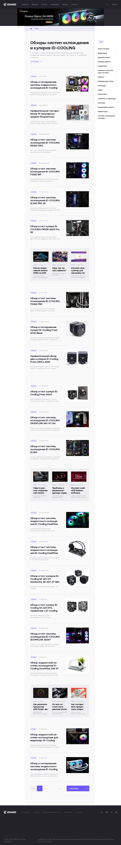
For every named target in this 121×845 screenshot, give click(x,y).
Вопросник (54, 4)
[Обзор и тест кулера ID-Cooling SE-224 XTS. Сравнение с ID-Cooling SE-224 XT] (77, 606)
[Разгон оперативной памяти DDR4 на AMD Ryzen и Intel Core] (40, 253)
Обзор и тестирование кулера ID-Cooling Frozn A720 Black (43, 329)
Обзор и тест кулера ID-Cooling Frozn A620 (44, 393)
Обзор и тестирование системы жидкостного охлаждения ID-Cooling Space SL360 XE (43, 86)
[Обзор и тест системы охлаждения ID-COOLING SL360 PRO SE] (77, 199)
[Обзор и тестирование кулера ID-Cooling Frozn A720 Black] (77, 328)
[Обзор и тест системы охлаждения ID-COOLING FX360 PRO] (77, 300)
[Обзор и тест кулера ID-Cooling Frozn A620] (77, 393)
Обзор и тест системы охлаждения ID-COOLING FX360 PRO (45, 301)
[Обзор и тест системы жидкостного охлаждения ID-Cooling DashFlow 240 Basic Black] (77, 548)
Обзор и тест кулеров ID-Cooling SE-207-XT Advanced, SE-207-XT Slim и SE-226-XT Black (45, 580)
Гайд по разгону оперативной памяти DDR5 (40, 492)
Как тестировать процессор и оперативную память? (77, 709)
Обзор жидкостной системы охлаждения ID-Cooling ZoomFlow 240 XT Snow (44, 667)
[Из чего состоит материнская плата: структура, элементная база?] (59, 689)
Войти (114, 4)
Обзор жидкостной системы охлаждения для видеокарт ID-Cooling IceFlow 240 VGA (44, 739)
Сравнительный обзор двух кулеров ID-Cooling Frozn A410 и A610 (44, 358)
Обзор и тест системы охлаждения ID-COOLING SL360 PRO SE (45, 200)
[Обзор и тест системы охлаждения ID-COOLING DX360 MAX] (77, 141)
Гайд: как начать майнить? (59, 269)
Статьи (44, 4)
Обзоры (35, 4)
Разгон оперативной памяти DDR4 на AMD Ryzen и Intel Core (40, 273)
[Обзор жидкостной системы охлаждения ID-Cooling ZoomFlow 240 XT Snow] (77, 664)
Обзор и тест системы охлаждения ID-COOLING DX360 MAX (45, 142)
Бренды (36, 812)
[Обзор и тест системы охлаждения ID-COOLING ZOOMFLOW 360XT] (77, 635)
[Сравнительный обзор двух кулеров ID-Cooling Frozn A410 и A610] (77, 357)
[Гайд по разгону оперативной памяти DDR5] (40, 473)
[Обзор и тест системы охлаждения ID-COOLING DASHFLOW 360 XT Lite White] (77, 419)
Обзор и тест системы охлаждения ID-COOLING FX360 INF (45, 171)
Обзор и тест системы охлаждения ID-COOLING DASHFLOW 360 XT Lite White (45, 422)
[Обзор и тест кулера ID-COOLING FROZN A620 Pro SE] (77, 228)
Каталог (74, 4)
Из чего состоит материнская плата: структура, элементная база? (59, 710)
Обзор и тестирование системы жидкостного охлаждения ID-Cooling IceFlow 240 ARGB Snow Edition (43, 769)
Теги (36, 28)
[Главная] (31, 28)
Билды (65, 4)
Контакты (79, 812)
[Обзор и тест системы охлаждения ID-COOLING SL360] (77, 448)
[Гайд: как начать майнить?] (59, 253)
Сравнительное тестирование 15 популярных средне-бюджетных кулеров (45, 115)
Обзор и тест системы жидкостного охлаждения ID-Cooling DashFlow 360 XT (44, 523)
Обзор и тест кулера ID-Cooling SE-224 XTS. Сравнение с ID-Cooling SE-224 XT (44, 609)
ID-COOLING (34, 61)
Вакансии (68, 812)
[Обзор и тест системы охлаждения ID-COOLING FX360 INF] (77, 170)
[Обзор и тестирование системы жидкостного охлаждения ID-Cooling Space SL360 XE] (77, 83)
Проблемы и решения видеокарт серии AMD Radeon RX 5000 (59, 493)
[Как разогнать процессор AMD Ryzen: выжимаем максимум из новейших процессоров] (40, 689)
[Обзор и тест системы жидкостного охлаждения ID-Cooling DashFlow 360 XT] (77, 520)
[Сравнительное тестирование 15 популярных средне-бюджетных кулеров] (77, 112)
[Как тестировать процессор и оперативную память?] (78, 689)
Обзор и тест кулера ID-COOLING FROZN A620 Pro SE (44, 229)
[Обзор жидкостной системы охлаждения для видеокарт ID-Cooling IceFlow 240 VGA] (77, 736)
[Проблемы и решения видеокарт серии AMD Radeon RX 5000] (59, 473)
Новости (25, 4)
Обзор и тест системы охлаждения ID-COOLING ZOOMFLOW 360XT (45, 636)
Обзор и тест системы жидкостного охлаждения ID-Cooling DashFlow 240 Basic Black (44, 551)
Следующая (73, 788)
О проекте (26, 812)
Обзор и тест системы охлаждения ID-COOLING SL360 (45, 449)
